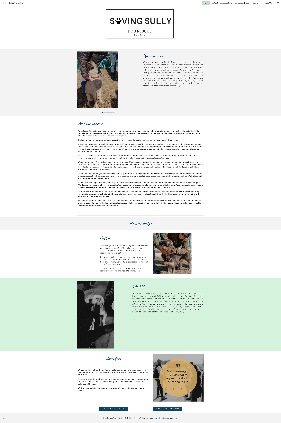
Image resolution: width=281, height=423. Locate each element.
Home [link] (206, 3)
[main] (173, 69)
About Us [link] (267, 3)
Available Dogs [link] (242, 3)
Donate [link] (256, 3)
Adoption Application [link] (222, 3)
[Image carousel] (108, 82)
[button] (278, 3)
